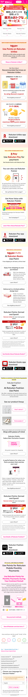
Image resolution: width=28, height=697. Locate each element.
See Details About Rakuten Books (13, 354)
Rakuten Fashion (21, 33)
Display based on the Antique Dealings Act (10, 667)
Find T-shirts (18, 409)
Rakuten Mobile (3, 1)
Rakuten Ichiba (7, 28)
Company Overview (5, 656)
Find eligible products (13, 97)
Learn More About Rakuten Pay (13, 225)
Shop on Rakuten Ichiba (13, 62)
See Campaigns (13, 217)
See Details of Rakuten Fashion (13, 536)
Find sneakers (18, 421)
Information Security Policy (7, 663)
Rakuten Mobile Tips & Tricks (11, 649)
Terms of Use (3, 669)
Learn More (13, 282)
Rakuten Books (7, 33)
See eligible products (13, 305)
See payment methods (14, 617)
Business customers (16, 656)
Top (2, 649)
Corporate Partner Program (7, 658)
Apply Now (18, 1)
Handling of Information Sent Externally (16, 669)
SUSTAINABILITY (13, 694)
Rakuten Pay (20, 28)
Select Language (14, 687)
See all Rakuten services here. (13, 626)
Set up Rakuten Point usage (13, 191)
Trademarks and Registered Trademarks (9, 665)
